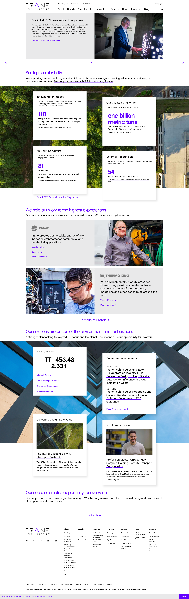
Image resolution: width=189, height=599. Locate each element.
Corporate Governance (47, 386)
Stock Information (154, 536)
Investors (136, 9)
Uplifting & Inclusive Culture (69, 545)
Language (158, 4)
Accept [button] (184, 596)
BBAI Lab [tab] (91, 62)
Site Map (54, 584)
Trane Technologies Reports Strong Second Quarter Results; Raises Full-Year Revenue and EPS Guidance (128, 396)
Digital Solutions (112, 540)
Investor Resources (152, 550)
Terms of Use (43, 584)
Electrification (111, 543)
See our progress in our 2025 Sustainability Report (83, 81)
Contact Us (67, 571)
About (61, 9)
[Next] (183, 63)
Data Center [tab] (93, 62)
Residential (37, 247)
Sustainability (85, 9)
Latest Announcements (140, 533)
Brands (71, 9)
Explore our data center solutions (47, 44)
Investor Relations (45, 391)
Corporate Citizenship (67, 540)
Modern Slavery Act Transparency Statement (75, 584)
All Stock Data (43, 375)
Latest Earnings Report (47, 380)
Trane (80, 533)
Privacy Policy (30, 584)
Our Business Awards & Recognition (68, 555)
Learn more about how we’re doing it (119, 132)
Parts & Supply (38, 256)
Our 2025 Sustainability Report (56, 197)
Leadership (67, 536)
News (125, 9)
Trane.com (74, 4)
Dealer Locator (107, 305)
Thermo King (82, 536)
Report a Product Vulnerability (103, 584)
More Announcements (116, 409)
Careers (114, 9)
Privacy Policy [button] (31, 596)
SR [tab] (95, 62)
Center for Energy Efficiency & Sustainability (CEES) (98, 538)
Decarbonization (112, 536)
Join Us (93, 515)
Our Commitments (98, 533)
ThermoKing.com (63, 4)
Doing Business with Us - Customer (70, 561)
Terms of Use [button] (47, 596)
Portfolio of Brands (93, 320)
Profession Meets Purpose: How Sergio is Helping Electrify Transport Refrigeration (129, 463)
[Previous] (6, 63)
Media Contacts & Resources (140, 538)
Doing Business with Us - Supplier (69, 566)
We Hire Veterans (126, 543)
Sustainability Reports (97, 545)
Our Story (67, 533)
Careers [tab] (97, 62)
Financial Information (152, 540)
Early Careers (125, 536)
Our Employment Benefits (126, 547)
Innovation (101, 9)
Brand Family (82, 540)
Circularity (110, 533)
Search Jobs (125, 533)
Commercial (37, 252)
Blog (146, 9)
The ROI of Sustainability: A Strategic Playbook (54, 455)
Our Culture (124, 540)
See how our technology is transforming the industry (54, 127)
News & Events (154, 533)
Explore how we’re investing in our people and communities (57, 180)
